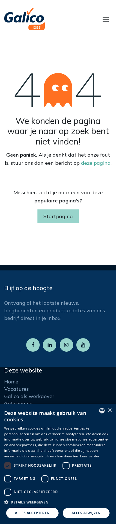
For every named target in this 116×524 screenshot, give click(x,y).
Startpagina (58, 216)
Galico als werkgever (29, 396)
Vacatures (16, 389)
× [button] (110, 410)
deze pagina (96, 163)
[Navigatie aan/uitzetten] (106, 19)
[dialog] (58, 464)
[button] (58, 502)
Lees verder (89, 456)
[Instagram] (66, 345)
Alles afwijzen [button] (86, 513)
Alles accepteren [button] (32, 513)
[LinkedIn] (49, 345)
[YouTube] (83, 345)
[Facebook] (33, 345)
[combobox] (102, 411)
